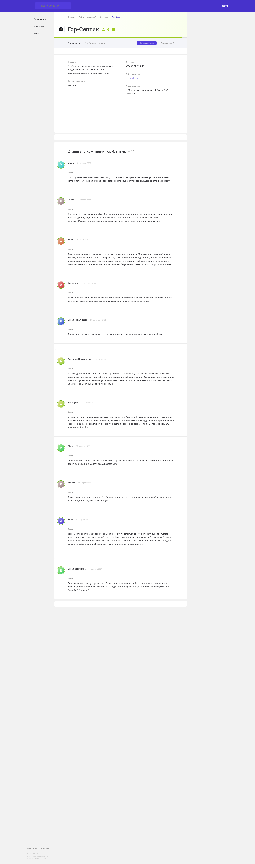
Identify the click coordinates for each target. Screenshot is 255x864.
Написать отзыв (147, 43)
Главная (71, 17)
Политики (44, 848)
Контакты (32, 848)
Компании (38, 26)
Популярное (39, 19)
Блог (35, 33)
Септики (104, 17)
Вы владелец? (167, 43)
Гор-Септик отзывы (97, 43)
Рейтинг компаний (87, 17)
